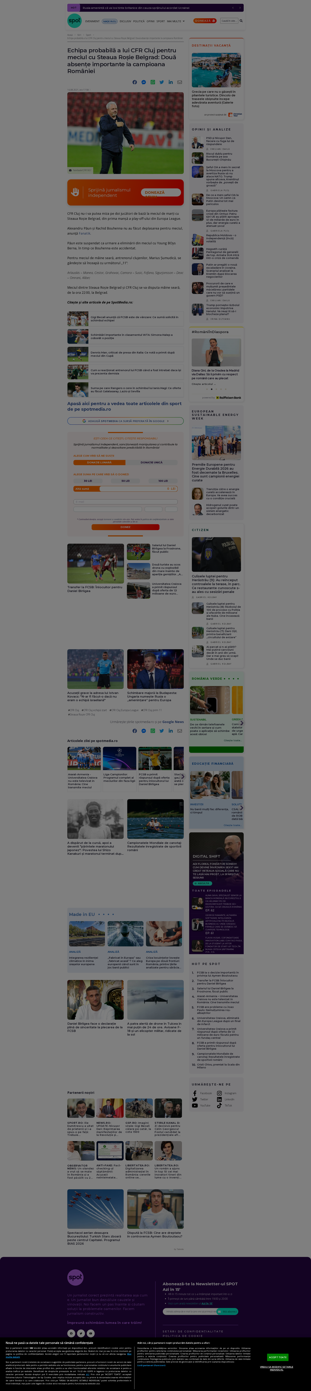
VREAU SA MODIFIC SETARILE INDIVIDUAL (276, 1368)
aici (87, 1374)
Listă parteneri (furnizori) (151, 1365)
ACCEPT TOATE (278, 1357)
